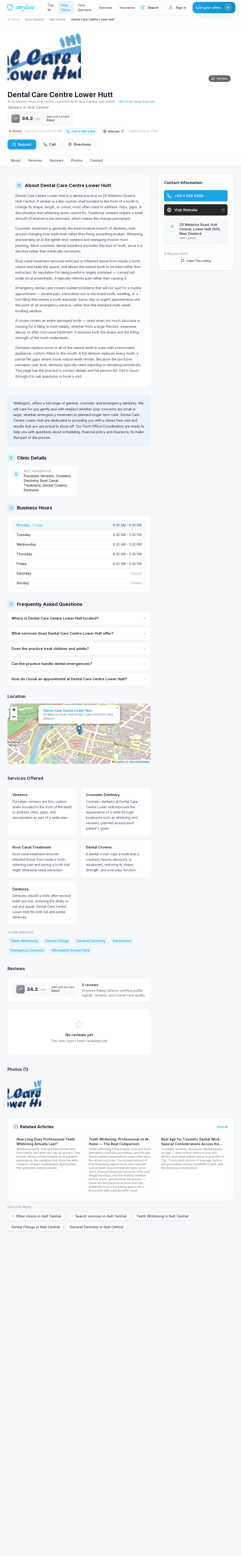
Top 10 (50, 7)
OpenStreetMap (139, 762)
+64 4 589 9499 (83, 131)
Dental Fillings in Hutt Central (36, 1227)
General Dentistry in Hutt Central (96, 1227)
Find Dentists (85, 7)
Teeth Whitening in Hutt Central (162, 1216)
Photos (77, 160)
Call (52, 144)
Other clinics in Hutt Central (38, 1216)
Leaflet (119, 762)
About (15, 160)
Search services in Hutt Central (100, 1216)
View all (222, 1126)
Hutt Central (57, 19)
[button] (79, 730)
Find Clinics (66, 7)
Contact (96, 160)
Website (114, 131)
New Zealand (34, 19)
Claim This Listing (198, 261)
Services (105, 7)
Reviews (57, 160)
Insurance (127, 7)
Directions (82, 144)
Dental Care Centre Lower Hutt (67, 710)
